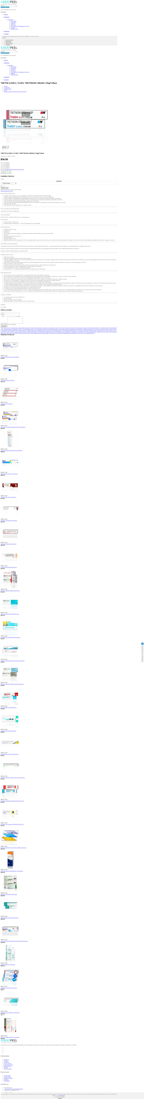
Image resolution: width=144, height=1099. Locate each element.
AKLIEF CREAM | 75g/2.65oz (8, 964)
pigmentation (41, 331)
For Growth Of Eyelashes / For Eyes (20, 26)
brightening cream (50, 331)
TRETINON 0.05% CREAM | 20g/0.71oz (10, 637)
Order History (7, 1076)
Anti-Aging (13, 21)
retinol (24, 331)
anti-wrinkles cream (36, 333)
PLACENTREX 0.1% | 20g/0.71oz (9, 707)
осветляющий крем (52, 329)
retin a (8, 331)
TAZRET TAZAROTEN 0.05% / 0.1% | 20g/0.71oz (12, 660)
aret (5, 331)
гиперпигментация (93, 327)
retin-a (12, 331)
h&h (5, 327)
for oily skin (80, 333)
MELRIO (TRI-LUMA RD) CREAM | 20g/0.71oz (12, 824)
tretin (95, 330)
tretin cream (100, 330)
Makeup (13, 27)
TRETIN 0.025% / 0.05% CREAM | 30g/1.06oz (15, 91)
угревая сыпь (30, 330)
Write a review (11, 156)
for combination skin (89, 333)
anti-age (114, 331)
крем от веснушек (111, 329)
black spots (60, 333)
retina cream (18, 331)
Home (5, 86)
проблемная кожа (12, 330)
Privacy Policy (7, 1063)
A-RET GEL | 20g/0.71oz (7, 403)
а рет (56, 327)
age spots (80, 331)
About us (6, 1059)
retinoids (91, 330)
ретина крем (78, 327)
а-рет (60, 327)
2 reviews (3, 156)
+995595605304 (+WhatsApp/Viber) (13, 1089)
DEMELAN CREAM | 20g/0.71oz (9, 567)
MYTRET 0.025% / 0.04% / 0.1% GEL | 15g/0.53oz (13, 777)
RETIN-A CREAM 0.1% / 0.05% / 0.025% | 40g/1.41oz (13, 847)
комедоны (49, 330)
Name (2, 313)
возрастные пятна (88, 329)
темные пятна (8, 329)
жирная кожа (22, 330)
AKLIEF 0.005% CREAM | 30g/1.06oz (10, 1037)
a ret (115, 330)
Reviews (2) (10, 191)
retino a (106, 330)
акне (35, 330)
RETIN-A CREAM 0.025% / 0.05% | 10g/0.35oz (12, 684)
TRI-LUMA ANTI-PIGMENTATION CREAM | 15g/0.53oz (14, 941)
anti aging (3, 333)
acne (55, 333)
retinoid (86, 330)
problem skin (45, 333)
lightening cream (60, 331)
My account (7, 1075)
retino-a (111, 330)
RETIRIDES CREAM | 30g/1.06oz (9, 894)
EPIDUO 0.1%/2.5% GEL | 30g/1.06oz (10, 357)
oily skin (51, 333)
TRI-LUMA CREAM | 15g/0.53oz (8, 544)
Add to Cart (4, 355)
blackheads (67, 333)
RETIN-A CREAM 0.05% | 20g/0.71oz (10, 614)
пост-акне (96, 329)
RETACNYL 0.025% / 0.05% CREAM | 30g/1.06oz (13, 427)
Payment (6, 1062)
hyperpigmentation (31, 331)
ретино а (40, 327)
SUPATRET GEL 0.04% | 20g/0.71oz (9, 754)
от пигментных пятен (28, 329)
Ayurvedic (13, 22)
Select (2, 179)
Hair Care (13, 25)
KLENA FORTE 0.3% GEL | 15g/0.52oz (10, 1012)
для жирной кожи (57, 330)
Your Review (4, 323)
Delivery (6, 1060)
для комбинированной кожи (70, 330)
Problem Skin (14, 29)
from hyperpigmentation (89, 331)
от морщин (4, 330)
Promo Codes (8, 1068)
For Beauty (10, 19)
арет (63, 327)
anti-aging (74, 331)
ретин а (67, 327)
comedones (73, 333)
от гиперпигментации (40, 329)
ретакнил (51, 327)
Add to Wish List (5, 189)
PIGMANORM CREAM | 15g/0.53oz (9, 917)
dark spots (68, 331)
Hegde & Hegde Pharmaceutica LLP (14, 169)
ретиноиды (34, 327)
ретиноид (27, 327)
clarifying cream (101, 331)
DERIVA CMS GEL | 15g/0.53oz (8, 497)
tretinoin (81, 330)
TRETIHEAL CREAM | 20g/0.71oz (9, 987)
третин (8, 327)
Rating (2, 314)
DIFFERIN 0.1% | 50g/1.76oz (7, 380)
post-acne (15, 333)
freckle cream (26, 333)
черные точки (41, 330)
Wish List (6, 1079)
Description (4, 191)
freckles (20, 333)
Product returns (8, 1078)
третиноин (21, 327)
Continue (4, 326)
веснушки (102, 329)
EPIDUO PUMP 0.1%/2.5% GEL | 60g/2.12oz (11, 450)
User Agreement (8, 1064)
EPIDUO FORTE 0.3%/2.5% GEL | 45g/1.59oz (12, 871)
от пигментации (103, 327)
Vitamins (13, 23)
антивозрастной (16, 329)
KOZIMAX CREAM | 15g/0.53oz (8, 730)
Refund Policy (7, 1066)
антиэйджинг (72, 329)
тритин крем (14, 327)
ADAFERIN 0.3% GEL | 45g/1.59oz (9, 473)
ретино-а (45, 327)
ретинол (85, 327)
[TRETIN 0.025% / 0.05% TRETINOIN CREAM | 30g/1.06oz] (26, 142)
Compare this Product (15, 189)
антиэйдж (79, 329)
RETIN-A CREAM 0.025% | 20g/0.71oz (10, 590)
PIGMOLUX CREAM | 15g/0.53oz (9, 520)
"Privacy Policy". (61, 1095)
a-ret (2, 331)
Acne (5, 90)
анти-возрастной (63, 329)
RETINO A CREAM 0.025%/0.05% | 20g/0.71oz (12, 801)
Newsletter (7, 1080)
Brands (6, 1067)
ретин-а (72, 327)
